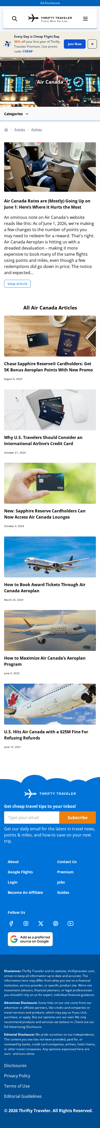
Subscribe (77, 817)
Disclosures (15, 1065)
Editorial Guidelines (23, 1096)
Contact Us (67, 861)
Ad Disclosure (50, 3)
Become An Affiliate (25, 892)
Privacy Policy (17, 1076)
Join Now (75, 44)
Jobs (61, 882)
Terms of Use (17, 1086)
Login (12, 882)
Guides (63, 892)
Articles (19, 129)
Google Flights (20, 871)
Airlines (36, 129)
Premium (65, 871)
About (13, 861)
